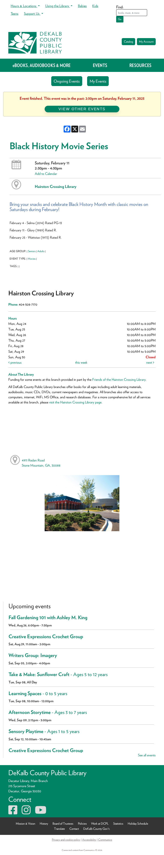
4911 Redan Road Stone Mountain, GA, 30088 (41, 462)
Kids (95, 6)
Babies (82, 6)
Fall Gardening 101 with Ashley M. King (48, 617)
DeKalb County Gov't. (96, 828)
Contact (74, 828)
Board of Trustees (63, 823)
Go (120, 19)
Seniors (31, 251)
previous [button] (16, 362)
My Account (146, 41)
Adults (40, 251)
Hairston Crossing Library (55, 186)
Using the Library (57, 6)
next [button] (149, 362)
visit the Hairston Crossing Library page (75, 402)
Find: (119, 7)
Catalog (128, 41)
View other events (82, 109)
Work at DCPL (100, 823)
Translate (59, 828)
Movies (31, 258)
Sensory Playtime (44, 731)
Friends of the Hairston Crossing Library (118, 380)
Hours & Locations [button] (24, 6)
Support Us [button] (32, 14)
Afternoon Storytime (48, 712)
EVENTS (100, 65)
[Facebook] (12, 812)
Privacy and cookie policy (66, 839)
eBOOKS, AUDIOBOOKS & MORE (42, 65)
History (44, 823)
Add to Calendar (46, 174)
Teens (14, 14)
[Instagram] (26, 812)
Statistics (118, 823)
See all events (147, 755)
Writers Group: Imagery (33, 655)
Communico (105, 839)
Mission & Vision (25, 823)
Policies (82, 823)
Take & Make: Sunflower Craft (58, 674)
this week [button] (81, 362)
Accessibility (89, 839)
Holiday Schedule (138, 823)
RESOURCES (140, 65)
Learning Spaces (38, 693)
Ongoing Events (67, 81)
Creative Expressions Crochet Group (46, 636)
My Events (98, 81)
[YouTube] (40, 812)
